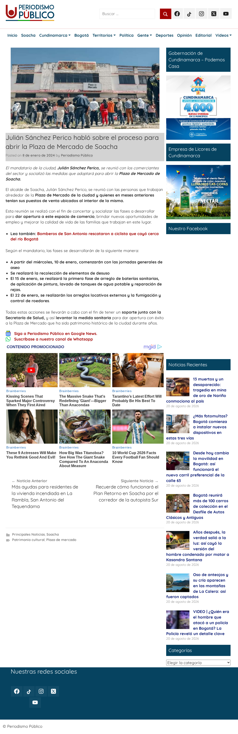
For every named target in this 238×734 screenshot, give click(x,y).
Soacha (52, 534)
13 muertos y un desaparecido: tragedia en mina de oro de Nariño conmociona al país (196, 390)
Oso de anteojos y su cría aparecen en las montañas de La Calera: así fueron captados (197, 585)
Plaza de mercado (61, 539)
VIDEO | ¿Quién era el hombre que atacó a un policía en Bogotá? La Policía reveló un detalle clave (197, 622)
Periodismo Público (77, 155)
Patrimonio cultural (28, 539)
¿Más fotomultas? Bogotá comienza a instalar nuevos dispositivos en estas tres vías (197, 426)
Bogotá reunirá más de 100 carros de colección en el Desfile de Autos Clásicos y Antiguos (197, 506)
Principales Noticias (28, 534)
